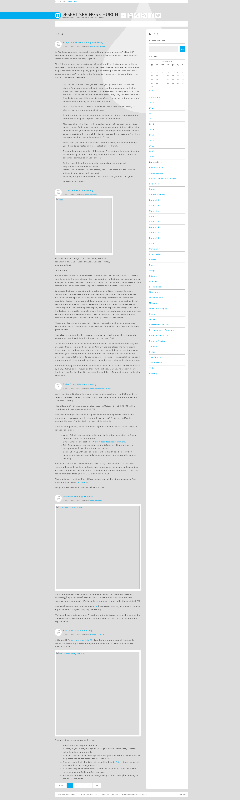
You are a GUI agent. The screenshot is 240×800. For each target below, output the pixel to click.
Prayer (102, 46)
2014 (151, 124)
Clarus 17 (154, 243)
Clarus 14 (154, 227)
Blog (75, 1)
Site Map (182, 794)
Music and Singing (158, 308)
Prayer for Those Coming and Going (83, 42)
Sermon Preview (157, 341)
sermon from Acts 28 (81, 640)
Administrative (156, 167)
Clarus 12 (154, 216)
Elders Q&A (94, 46)
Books (152, 189)
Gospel (152, 270)
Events (152, 260)
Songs (152, 352)
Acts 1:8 (120, 762)
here (89, 448)
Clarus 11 (154, 211)
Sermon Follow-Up (97, 634)
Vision (152, 368)
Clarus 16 (154, 238)
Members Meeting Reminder (78, 496)
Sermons (153, 346)
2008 (151, 157)
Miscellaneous (156, 298)
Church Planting (157, 195)
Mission (153, 303)
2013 (151, 129)
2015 (151, 119)
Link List (153, 281)
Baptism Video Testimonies (162, 178)
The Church (155, 357)
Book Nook (154, 184)
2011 (151, 140)
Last (96, 785)
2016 (151, 113)
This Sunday (155, 363)
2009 (151, 151)
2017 (151, 108)
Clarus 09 (154, 200)
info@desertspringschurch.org (110, 442)
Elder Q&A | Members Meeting (80, 384)
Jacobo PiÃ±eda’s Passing (78, 190)
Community (154, 249)
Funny (152, 265)
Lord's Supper (156, 287)
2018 (151, 102)
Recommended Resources (162, 330)
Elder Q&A (80, 482)
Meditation (154, 292)
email (95, 606)
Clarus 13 (154, 222)
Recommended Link (159, 325)
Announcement (91, 194)
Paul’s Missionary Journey (77, 630)
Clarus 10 (154, 205)
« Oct (152, 90)
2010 (151, 146)
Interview (153, 276)
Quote (152, 319)
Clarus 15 (154, 232)
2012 (151, 135)
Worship (153, 373)
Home (70, 1)
